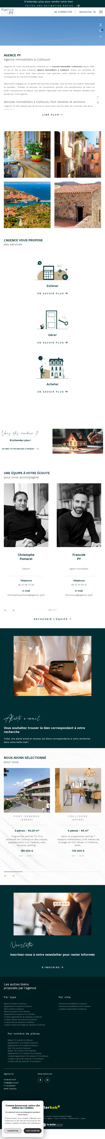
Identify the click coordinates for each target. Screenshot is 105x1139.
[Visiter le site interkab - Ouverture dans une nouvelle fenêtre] (50, 1107)
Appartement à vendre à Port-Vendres (19, 1014)
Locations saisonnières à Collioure (72, 1009)
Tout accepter (32, 1131)
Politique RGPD (73, 1118)
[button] (13, 876)
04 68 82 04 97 (10, 1080)
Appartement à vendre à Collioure (18, 1006)
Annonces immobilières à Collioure (73, 1004)
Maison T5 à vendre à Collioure (20, 1040)
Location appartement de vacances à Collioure (23, 1017)
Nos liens (64, 1118)
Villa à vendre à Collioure (14, 1009)
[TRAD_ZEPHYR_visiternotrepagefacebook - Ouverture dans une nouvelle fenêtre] (40, 1080)
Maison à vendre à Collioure (15, 1004)
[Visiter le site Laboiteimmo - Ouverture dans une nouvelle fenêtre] (52, 1123)
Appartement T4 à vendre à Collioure (23, 1045)
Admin (56, 1118)
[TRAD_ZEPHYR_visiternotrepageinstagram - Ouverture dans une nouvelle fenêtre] (47, 1080)
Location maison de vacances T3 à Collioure (26, 1059)
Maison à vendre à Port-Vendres (17, 1012)
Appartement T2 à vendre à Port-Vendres (25, 1053)
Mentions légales (46, 1118)
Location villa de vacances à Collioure (19, 1022)
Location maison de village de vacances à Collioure (24, 1025)
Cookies (83, 1118)
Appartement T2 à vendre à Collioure (23, 1043)
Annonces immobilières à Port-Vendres (75, 1006)
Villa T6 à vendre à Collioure (19, 1048)
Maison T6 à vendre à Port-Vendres (22, 1051)
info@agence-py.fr (11, 1083)
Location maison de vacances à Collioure (20, 1020)
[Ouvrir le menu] (101, 11)
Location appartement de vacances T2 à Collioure (28, 1056)
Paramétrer (12, 1131)
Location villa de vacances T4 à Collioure (24, 1061)
